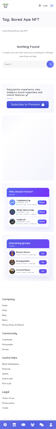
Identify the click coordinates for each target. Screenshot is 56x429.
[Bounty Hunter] (12, 253)
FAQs (4, 310)
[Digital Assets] (5, 424)
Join (42, 253)
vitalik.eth (21, 220)
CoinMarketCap (23, 201)
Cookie (5, 408)
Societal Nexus (23, 270)
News (4, 320)
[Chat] (41, 424)
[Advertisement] (28, 148)
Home (4, 305)
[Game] (23, 424)
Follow (42, 202)
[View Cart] (40, 5)
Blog (4, 315)
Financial (6, 369)
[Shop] (14, 424)
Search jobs (7, 378)
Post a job (6, 383)
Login (45, 5)
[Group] (32, 424)
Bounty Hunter (23, 252)
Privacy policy (8, 403)
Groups (5, 349)
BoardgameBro (23, 261)
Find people (7, 344)
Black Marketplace (10, 364)
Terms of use (8, 398)
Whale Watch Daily (25, 210)
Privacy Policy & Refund (13, 325)
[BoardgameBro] (12, 262)
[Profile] (50, 424)
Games (5, 373)
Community (7, 339)
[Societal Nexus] (12, 271)
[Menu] (52, 6)
